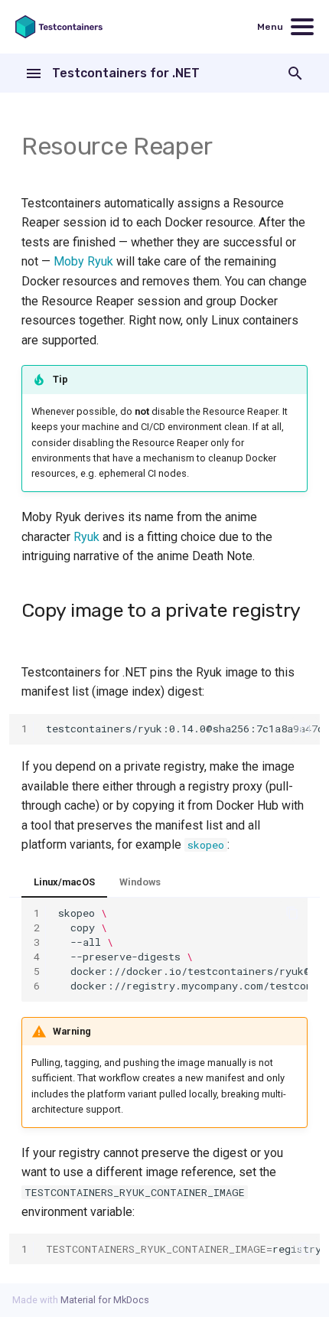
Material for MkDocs (104, 1300)
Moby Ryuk (83, 261)
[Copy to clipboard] (304, 729)
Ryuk (86, 537)
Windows (140, 882)
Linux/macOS (64, 882)
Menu (270, 26)
